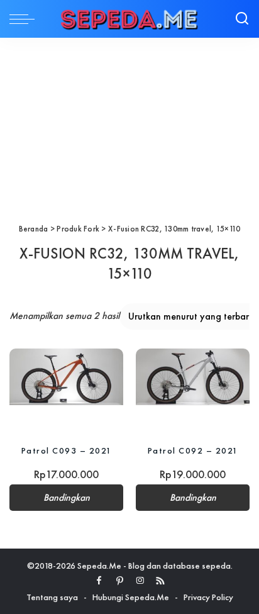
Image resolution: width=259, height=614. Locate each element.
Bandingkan (66, 497)
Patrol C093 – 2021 (66, 450)
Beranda (33, 228)
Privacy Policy (208, 597)
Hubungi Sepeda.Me (130, 597)
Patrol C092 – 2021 (193, 450)
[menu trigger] (25, 19)
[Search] (242, 19)
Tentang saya (52, 597)
